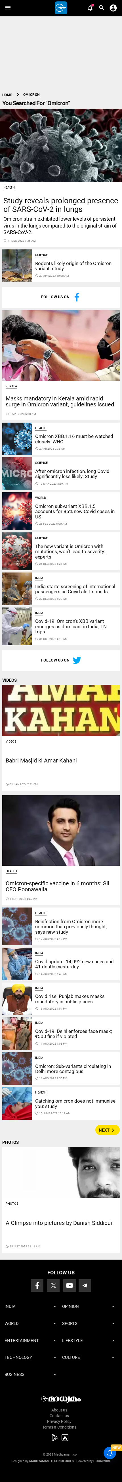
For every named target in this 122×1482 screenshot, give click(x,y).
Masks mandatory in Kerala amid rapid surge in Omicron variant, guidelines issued (60, 401)
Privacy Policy (59, 1421)
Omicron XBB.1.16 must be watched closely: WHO (74, 438)
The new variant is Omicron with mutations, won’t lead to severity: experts (70, 551)
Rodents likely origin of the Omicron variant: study (73, 266)
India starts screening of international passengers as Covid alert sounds (75, 589)
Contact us (59, 1415)
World (40, 498)
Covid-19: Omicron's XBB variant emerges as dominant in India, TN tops (71, 626)
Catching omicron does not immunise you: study (75, 1103)
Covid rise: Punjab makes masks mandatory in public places (70, 998)
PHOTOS (10, 1142)
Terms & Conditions (59, 1427)
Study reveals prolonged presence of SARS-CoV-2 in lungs (60, 204)
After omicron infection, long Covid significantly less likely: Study (72, 473)
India (39, 578)
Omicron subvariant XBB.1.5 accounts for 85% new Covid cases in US (75, 511)
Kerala (11, 386)
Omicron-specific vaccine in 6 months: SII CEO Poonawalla (57, 886)
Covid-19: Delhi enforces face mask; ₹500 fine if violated (73, 1033)
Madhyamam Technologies (51, 1461)
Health (9, 187)
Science (41, 255)
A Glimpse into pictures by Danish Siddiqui (59, 1223)
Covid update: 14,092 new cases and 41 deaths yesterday (74, 964)
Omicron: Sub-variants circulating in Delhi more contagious (73, 1068)
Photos (12, 1204)
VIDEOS (9, 680)
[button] (8, 8)
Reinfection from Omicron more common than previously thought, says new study (71, 927)
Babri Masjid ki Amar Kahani (41, 760)
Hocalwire (102, 1461)
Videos (11, 741)
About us (59, 1410)
